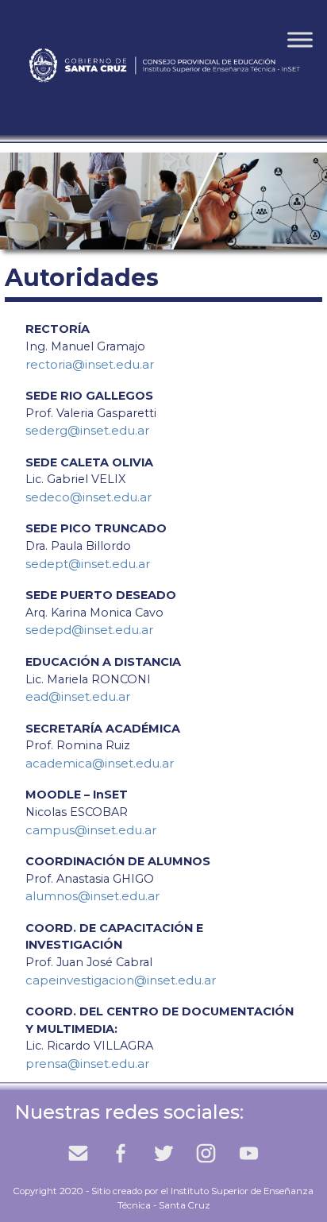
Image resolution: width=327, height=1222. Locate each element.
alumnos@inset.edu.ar (92, 895)
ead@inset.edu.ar (77, 696)
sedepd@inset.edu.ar (89, 629)
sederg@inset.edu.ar (87, 430)
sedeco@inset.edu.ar (88, 497)
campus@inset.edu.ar (90, 829)
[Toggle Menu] (300, 39)
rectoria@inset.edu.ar (89, 364)
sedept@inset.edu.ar (87, 563)
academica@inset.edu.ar (99, 763)
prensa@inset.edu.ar (87, 1063)
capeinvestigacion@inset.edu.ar (120, 980)
